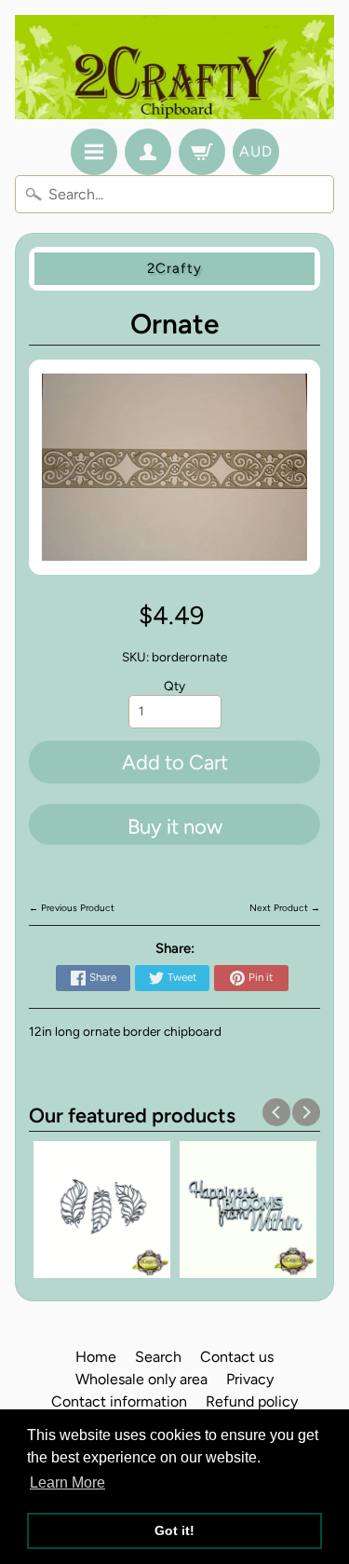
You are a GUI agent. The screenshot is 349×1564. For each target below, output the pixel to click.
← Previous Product (71, 908)
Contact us (237, 1357)
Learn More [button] (67, 1482)
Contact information (119, 1401)
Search (158, 1357)
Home (95, 1357)
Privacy (250, 1379)
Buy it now (175, 826)
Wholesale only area (141, 1379)
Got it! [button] (174, 1530)
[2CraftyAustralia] (174, 67)
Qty (174, 685)
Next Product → (284, 908)
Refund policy (252, 1401)
